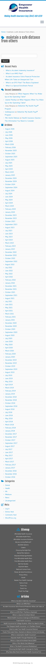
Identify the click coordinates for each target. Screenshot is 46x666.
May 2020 (9, 344)
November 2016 (11, 474)
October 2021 (10, 292)
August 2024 (9, 190)
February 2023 (10, 246)
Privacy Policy (23, 575)
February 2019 (10, 391)
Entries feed (9, 512)
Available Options (23, 545)
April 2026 (9, 141)
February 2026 (10, 147)
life (6, 491)
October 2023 (10, 221)
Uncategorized (10, 501)
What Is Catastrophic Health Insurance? (23, 635)
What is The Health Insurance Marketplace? (23, 646)
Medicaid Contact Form (23, 569)
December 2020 (11, 323)
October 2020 (10, 329)
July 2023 (8, 231)
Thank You (23, 586)
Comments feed (10, 515)
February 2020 (10, 354)
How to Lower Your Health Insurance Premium (23, 629)
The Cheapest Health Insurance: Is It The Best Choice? (23, 626)
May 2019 (9, 381)
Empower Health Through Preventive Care (23, 638)
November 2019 (11, 363)
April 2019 (9, 385)
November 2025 (11, 150)
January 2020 (10, 357)
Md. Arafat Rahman (12, 118)
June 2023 (9, 234)
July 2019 (8, 375)
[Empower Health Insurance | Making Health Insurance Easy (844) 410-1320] (23, 8)
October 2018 (10, 403)
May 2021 (9, 308)
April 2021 (9, 311)
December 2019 (11, 360)
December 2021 (11, 286)
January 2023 (10, 249)
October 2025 (10, 153)
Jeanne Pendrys (11, 100)
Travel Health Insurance (23, 621)
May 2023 (9, 237)
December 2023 (11, 215)
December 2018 (11, 397)
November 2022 (11, 255)
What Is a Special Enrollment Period (19, 85)
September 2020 (11, 332)
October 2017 (10, 440)
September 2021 (11, 295)
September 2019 (11, 369)
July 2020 (8, 338)
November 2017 (11, 437)
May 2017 (9, 455)
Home (3, 32)
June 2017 (9, 452)
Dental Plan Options (23, 553)
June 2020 (9, 341)
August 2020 (9, 335)
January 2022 (10, 283)
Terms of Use (23, 583)
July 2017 (8, 449)
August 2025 (9, 160)
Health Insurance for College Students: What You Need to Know (23, 623)
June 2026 (9, 135)
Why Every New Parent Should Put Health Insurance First (23, 652)
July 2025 (8, 163)
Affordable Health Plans (23, 537)
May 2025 (9, 166)
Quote (23, 577)
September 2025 (11, 157)
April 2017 (9, 458)
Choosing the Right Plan (23, 550)
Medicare (8, 494)
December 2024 (11, 178)
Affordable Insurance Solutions (23, 539)
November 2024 (11, 181)
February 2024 (10, 209)
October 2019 (10, 366)
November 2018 (11, 400)
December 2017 (11, 434)
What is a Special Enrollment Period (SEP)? (23, 640)
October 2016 (10, 477)
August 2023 (9, 227)
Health (7, 488)
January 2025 (10, 175)
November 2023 (11, 218)
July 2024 (8, 194)
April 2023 (9, 240)
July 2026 (8, 132)
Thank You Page (23, 591)
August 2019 (9, 372)
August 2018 (9, 409)
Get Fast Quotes (23, 564)
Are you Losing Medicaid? (23, 542)
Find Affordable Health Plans (23, 558)
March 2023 (9, 243)
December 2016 (11, 471)
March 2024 (9, 206)
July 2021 (8, 301)
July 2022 (8, 267)
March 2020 (9, 351)
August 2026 (9, 129)
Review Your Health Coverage (23, 580)
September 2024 (11, 187)
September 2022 (11, 261)
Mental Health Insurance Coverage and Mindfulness (23, 618)
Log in (7, 509)
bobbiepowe (10, 112)
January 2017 (10, 468)
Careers (23, 547)
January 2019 (10, 394)
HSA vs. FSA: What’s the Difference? (23, 643)
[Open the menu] (42, 22)
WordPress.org (10, 518)
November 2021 (11, 289)
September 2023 (11, 224)
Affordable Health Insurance (23, 534)
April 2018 (9, 422)
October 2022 (10, 258)
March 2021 (9, 314)
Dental (7, 485)
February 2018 (10, 428)
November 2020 (11, 326)
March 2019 (9, 388)
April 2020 (9, 348)
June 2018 (9, 415)
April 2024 (9, 203)
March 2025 (9, 172)
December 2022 (11, 252)
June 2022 (9, 271)
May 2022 (9, 274)
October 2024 (10, 184)
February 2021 (10, 317)
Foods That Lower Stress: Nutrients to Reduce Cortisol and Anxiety (23, 632)
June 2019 (9, 378)
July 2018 (8, 412)
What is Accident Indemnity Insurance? (20, 70)
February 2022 (10, 280)
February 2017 (10, 465)
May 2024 (9, 200)
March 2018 (9, 425)
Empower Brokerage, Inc (25, 663)
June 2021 (9, 304)
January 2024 (10, 212)
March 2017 (9, 462)
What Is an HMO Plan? (14, 73)
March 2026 (9, 144)
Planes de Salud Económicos (23, 572)
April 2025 (9, 169)
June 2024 (9, 197)
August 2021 (9, 298)
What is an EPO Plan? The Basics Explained (22, 82)
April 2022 (9, 277)
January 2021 (10, 320)
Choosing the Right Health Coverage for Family (23, 649)
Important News (23, 567)
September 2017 (11, 443)
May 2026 (9, 138)
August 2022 (9, 264)
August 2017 (9, 446)
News (7, 497)
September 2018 (11, 406)
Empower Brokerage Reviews (23, 556)
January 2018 (10, 431)
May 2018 (9, 418)
